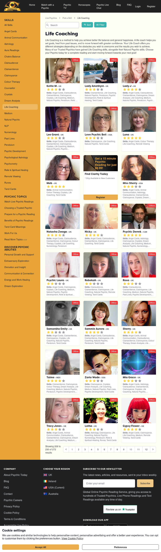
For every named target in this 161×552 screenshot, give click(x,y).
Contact (8, 494)
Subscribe (145, 483)
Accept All (40, 547)
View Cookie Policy (72, 538)
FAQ (129, 4)
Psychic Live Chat (103, 6)
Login (138, 6)
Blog (118, 4)
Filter (101, 24)
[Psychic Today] (12, 6)
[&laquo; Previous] (66, 449)
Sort (89, 24)
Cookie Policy (11, 512)
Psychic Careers (13, 500)
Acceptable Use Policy (16, 525)
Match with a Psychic (47, 6)
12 (146, 449)
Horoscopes (84, 4)
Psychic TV (67, 6)
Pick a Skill (67, 18)
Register (151, 6)
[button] (48, 89)
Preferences (120, 547)
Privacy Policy (12, 506)
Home (32, 4)
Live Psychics (51, 18)
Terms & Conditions (15, 519)
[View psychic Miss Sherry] (100, 177)
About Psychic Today (15, 475)
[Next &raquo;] (153, 449)
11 (138, 449)
